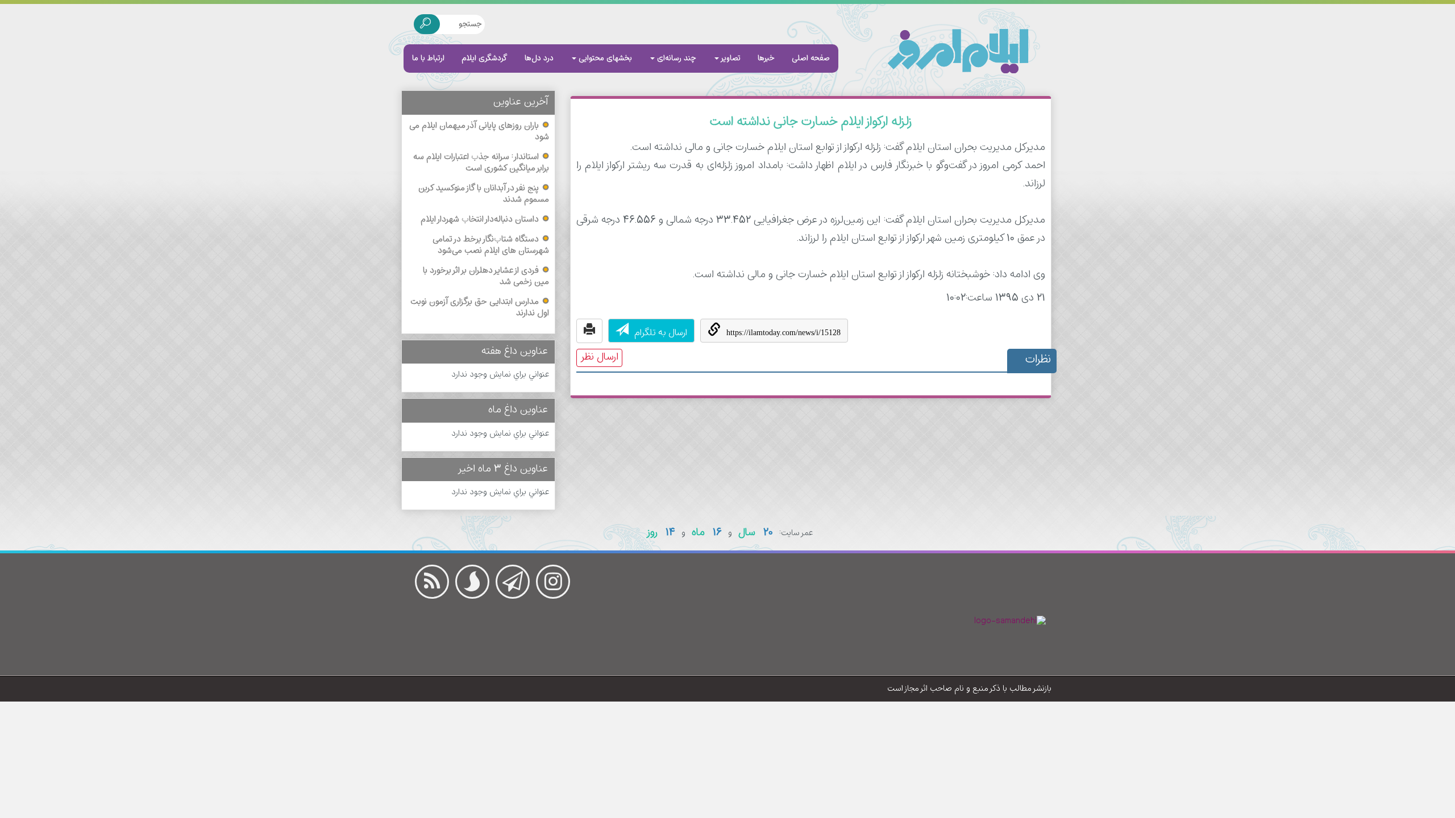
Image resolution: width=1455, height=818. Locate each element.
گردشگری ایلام (485, 58)
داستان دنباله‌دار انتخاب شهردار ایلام (480, 220)
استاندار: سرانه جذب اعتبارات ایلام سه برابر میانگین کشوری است (481, 163)
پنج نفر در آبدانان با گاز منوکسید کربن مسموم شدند (483, 194)
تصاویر (730, 58)
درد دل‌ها (539, 58)
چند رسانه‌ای (675, 58)
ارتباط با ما (428, 58)
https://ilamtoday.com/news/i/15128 (783, 332)
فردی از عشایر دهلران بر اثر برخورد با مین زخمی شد (486, 276)
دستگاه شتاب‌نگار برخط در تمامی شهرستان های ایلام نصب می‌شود (491, 245)
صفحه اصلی (811, 58)
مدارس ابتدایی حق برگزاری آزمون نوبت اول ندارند (479, 308)
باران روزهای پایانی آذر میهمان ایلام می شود (479, 131)
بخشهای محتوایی (604, 58)
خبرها (766, 58)
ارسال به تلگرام (660, 333)
